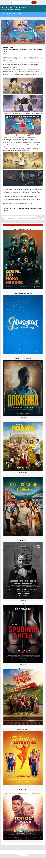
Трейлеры (10, 47)
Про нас (18, 15)
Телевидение (12, 15)
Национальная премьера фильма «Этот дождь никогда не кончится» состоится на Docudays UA (23, 218)
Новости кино (10, 13)
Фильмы (18, 13)
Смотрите (5, 113)
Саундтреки (5, 15)
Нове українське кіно (14, 7)
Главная (4, 13)
